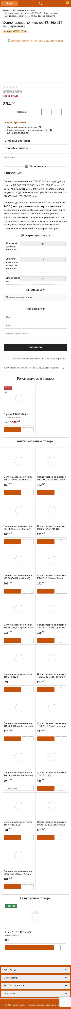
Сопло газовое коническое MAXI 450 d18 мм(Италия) (18, 874)
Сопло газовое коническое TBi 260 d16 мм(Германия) (18, 726)
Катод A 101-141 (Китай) (18, 933)
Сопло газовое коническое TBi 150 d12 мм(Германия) (51, 627)
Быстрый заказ (48, 112)
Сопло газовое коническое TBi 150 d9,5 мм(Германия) (19, 627)
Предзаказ (22, 112)
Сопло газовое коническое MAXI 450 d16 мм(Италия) (51, 825)
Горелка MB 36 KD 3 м (16, 415)
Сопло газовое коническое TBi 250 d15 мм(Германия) (51, 677)
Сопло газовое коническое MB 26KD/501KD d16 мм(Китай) (51, 529)
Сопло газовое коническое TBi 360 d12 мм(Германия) (51, 726)
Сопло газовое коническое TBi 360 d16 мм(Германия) (18, 775)
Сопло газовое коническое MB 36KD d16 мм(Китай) (51, 577)
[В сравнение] (64, 112)
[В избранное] (56, 112)
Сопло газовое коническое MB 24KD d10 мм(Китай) (18, 478)
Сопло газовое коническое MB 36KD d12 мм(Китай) (18, 577)
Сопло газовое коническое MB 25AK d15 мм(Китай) (18, 527)
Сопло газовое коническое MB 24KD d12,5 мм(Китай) (51, 478)
